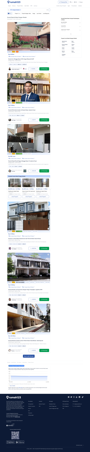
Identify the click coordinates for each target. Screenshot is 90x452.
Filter (10, 13)
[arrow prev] (9, 36)
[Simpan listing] (48, 24)
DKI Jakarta (19, 362)
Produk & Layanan (31, 406)
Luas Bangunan (46, 13)
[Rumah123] (13, 2)
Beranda (8, 362)
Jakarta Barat (24, 362)
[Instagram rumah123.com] (74, 397)
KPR (39, 406)
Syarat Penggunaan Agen (54, 408)
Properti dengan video (26, 13)
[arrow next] (47, 36)
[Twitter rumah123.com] (71, 397)
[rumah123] (13, 397)
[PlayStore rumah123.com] (20, 442)
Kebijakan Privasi (52, 404)
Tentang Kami (30, 404)
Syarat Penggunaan (52, 406)
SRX (63, 408)
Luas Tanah (39, 13)
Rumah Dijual (13, 362)
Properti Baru (17, 13)
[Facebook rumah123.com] (68, 397)
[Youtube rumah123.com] (76, 397)
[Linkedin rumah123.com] (79, 397)
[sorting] (13, 13)
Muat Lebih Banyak (29, 356)
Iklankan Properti (42, 404)
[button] (27, 10)
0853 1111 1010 (17, 416)
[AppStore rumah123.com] (10, 442)
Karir (29, 410)
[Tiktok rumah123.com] (83, 397)
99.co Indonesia (66, 404)
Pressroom (30, 413)
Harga (34, 13)
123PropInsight (31, 415)
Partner (29, 408)
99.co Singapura (66, 406)
